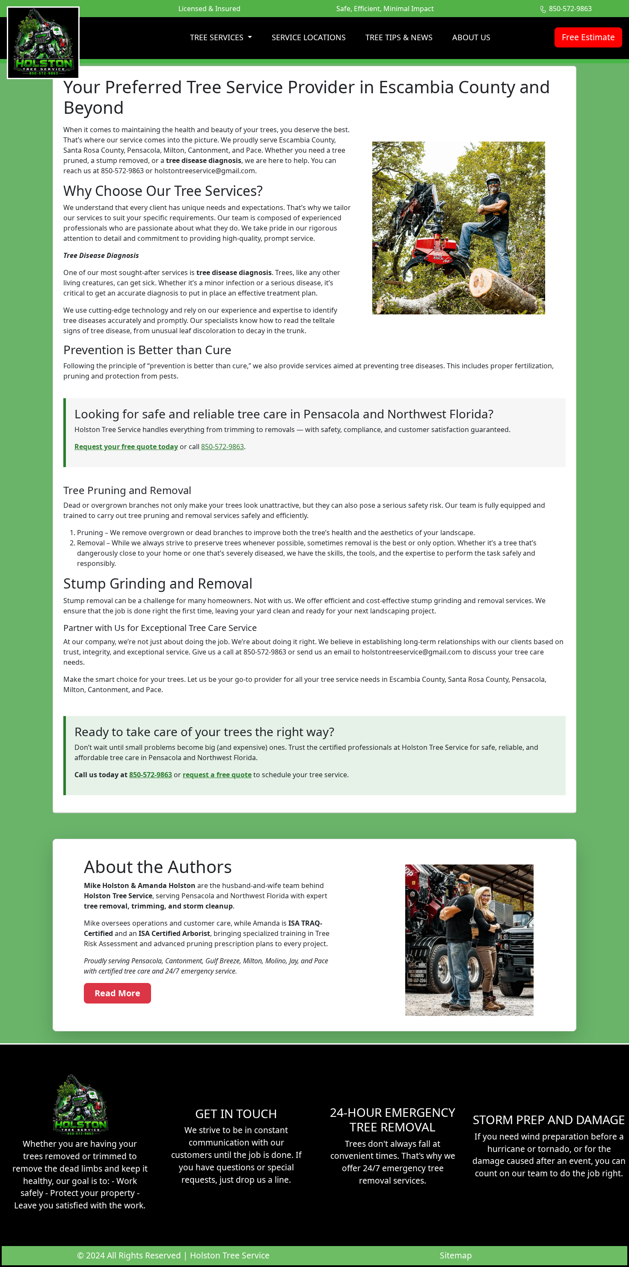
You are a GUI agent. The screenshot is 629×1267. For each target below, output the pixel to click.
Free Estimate (588, 37)
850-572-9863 (222, 446)
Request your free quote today (126, 446)
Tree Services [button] (218, 37)
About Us (471, 37)
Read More (117, 993)
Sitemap (456, 1255)
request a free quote (217, 774)
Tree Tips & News (399, 37)
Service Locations (309, 37)
